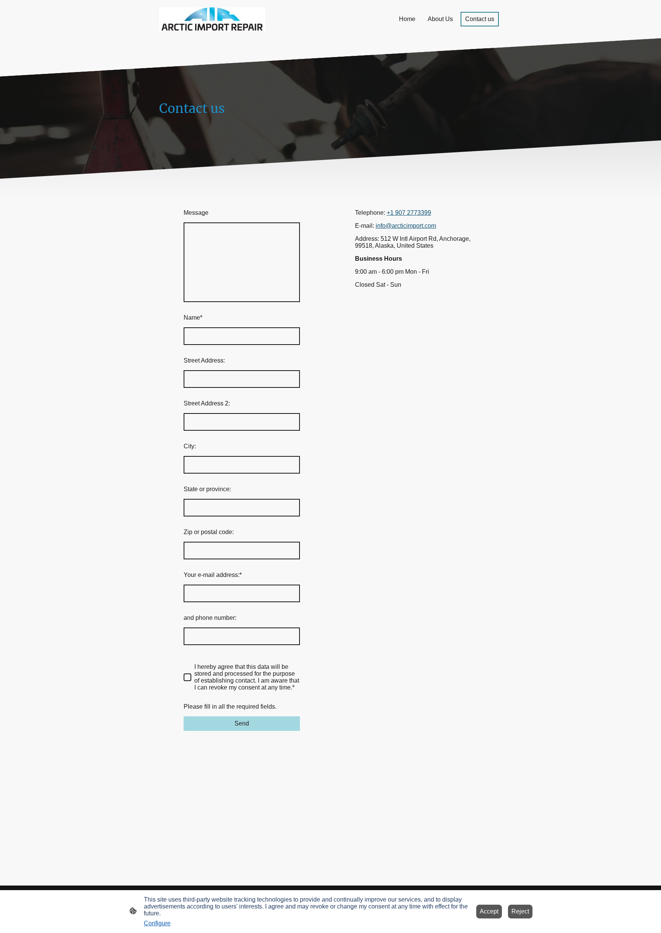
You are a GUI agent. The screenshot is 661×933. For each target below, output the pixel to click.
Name (193, 317)
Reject (520, 911)
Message (196, 212)
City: (190, 446)
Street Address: (204, 360)
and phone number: (210, 617)
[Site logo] (212, 19)
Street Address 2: (207, 403)
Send (241, 723)
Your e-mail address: (213, 575)
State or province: (207, 489)
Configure (157, 923)
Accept (489, 911)
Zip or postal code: (209, 532)
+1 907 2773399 (409, 212)
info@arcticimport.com (406, 225)
